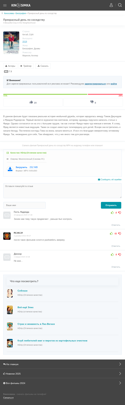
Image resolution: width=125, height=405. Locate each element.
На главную (12, 364)
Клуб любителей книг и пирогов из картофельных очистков (52, 340)
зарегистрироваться (95, 84)
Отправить (111, 205)
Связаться (8, 398)
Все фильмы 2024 (15, 383)
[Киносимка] (21, 7)
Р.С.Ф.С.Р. (18, 233)
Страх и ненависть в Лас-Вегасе (36, 324)
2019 (24, 41)
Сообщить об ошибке (110, 179)
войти (114, 84)
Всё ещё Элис (26, 307)
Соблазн (22, 290)
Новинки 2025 (13, 373)
